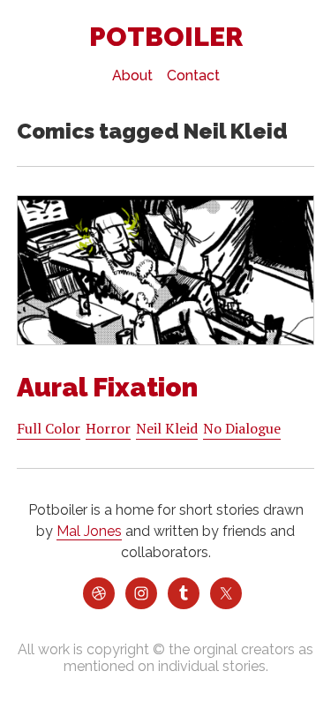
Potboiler (166, 36)
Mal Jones (89, 531)
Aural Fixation (107, 387)
